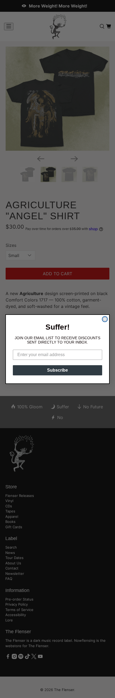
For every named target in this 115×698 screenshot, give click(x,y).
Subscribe (57, 370)
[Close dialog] (105, 319)
